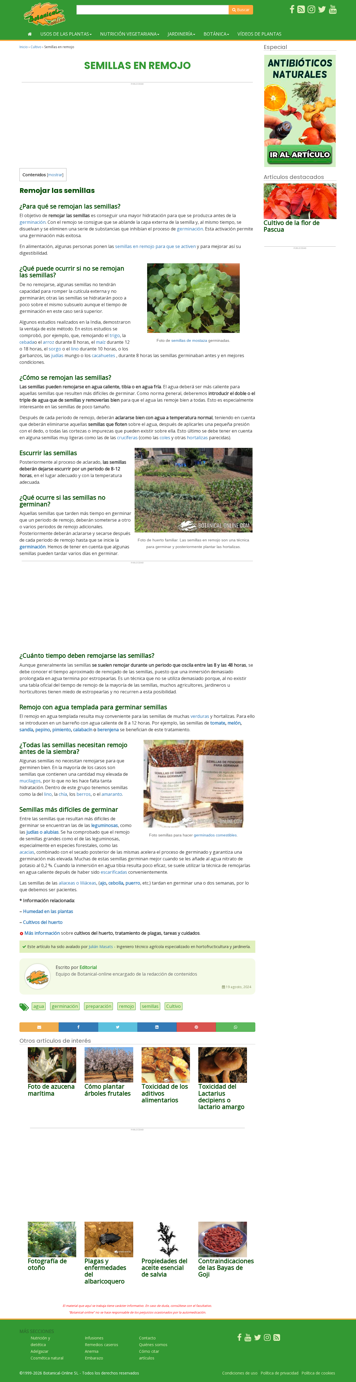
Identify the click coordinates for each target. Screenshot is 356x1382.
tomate (217, 723)
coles (165, 438)
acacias (26, 852)
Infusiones (94, 1338)
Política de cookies (318, 1373)
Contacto (147, 1338)
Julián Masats (101, 946)
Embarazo (94, 1358)
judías (57, 355)
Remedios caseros (101, 1344)
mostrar (55, 174)
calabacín (82, 729)
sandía (26, 729)
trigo (115, 335)
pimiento (61, 729)
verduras (200, 716)
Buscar (242, 9)
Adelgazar (39, 1351)
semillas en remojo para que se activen (155, 246)
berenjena (108, 729)
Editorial (88, 967)
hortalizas (197, 438)
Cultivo (36, 47)
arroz (48, 342)
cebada (26, 342)
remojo (126, 1006)
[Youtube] (247, 1338)
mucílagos (30, 781)
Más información (41, 933)
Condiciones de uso (240, 1373)
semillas (150, 1006)
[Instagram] (267, 1338)
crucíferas (127, 438)
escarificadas (114, 872)
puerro (132, 883)
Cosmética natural (47, 1358)
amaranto (112, 794)
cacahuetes (103, 355)
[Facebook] (239, 1338)
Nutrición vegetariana (128, 34)
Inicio (23, 47)
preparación (98, 1006)
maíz (101, 342)
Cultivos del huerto (43, 922)
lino (75, 349)
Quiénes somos (153, 1344)
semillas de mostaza (189, 340)
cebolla (115, 883)
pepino (42, 729)
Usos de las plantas (64, 34)
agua (38, 1006)
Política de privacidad (279, 1373)
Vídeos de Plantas (259, 34)
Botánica (215, 34)
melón (234, 723)
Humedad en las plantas (48, 911)
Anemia (91, 1351)
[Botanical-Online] (46, 14)
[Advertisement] (137, 124)
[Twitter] (257, 1338)
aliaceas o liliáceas (77, 883)
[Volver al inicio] (30, 34)
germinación (32, 222)
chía (63, 794)
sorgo (55, 349)
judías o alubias (42, 832)
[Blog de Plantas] (276, 1338)
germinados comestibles (215, 835)
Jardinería (180, 34)
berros (83, 794)
